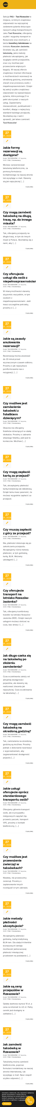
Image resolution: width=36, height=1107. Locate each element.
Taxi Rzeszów (22, 16)
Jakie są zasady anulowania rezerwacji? (14, 342)
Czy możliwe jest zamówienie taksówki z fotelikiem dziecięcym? (15, 410)
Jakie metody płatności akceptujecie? (13, 922)
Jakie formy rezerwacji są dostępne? (12, 151)
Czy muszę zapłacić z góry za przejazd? (17, 531)
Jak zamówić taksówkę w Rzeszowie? (12, 1048)
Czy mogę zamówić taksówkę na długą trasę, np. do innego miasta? (17, 217)
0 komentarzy (16, 160)
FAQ (9, 160)
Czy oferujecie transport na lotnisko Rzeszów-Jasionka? (16, 596)
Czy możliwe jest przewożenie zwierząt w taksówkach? (15, 862)
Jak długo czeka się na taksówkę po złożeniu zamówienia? (17, 661)
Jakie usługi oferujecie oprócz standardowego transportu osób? (15, 794)
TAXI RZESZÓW (12, 158)
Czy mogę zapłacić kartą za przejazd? (16, 473)
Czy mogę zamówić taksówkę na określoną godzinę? (17, 727)
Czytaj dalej (29, 187)
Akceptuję (7, 1103)
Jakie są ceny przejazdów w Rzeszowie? (13, 990)
